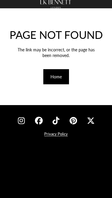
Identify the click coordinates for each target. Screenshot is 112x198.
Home (56, 76)
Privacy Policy (56, 134)
